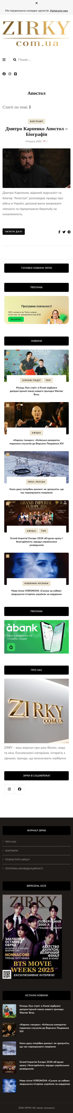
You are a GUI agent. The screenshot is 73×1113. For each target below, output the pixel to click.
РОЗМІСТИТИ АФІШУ (17, 859)
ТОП (48, 380)
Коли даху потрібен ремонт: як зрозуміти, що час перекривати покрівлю (37, 490)
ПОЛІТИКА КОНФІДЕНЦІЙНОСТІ (24, 868)
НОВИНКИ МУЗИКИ (36, 583)
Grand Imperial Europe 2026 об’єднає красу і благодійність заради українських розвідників (36, 542)
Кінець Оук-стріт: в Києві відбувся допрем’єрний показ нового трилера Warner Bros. (36, 391)
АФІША (36, 432)
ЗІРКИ (27, 1107)
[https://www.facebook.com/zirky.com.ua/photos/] (19, 789)
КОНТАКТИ (11, 850)
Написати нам (59, 11)
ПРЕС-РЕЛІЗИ (36, 482)
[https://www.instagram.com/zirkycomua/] (9, 789)
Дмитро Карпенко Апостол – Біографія (36, 131)
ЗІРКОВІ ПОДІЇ (31, 380)
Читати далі (13, 231)
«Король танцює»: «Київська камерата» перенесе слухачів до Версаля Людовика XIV (37, 441)
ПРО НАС (10, 841)
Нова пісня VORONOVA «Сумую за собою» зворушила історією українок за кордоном (36, 592)
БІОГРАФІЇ (36, 121)
